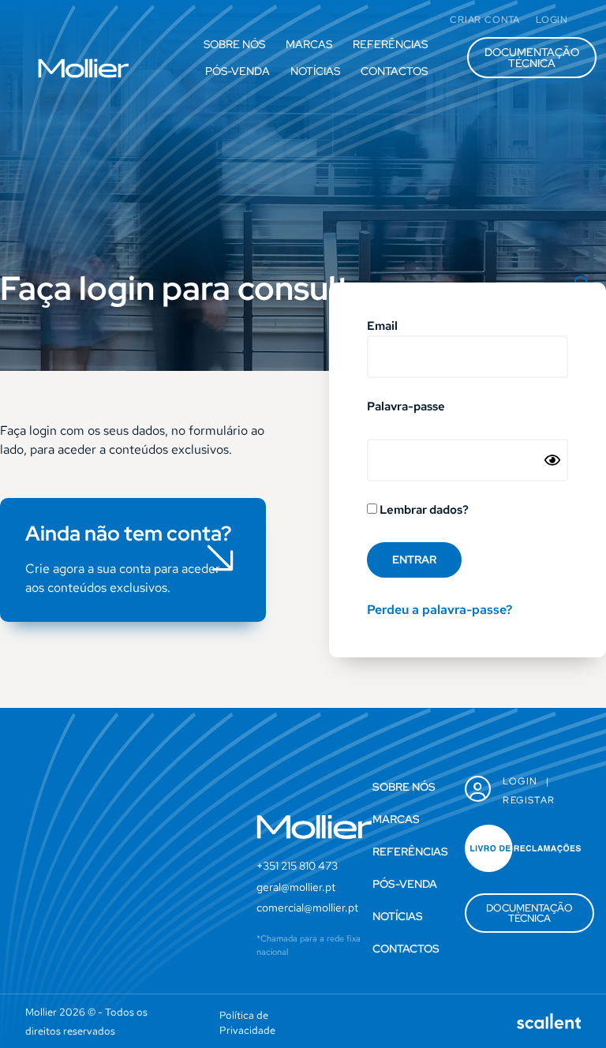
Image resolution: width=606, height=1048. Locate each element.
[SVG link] (83, 68)
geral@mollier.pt (295, 887)
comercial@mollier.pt (307, 907)
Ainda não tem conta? (128, 533)
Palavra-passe (406, 407)
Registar (529, 800)
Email (382, 327)
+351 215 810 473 (297, 866)
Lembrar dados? (423, 510)
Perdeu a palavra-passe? (439, 609)
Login (520, 781)
